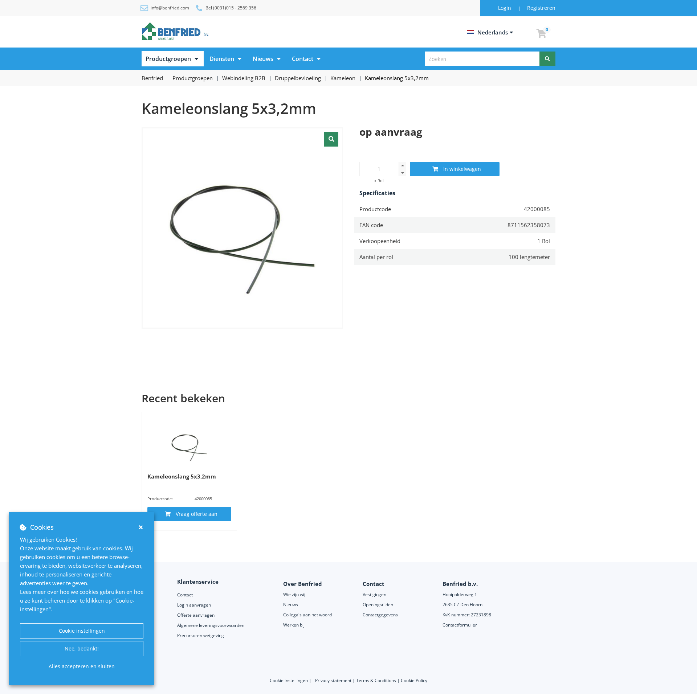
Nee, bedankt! (82, 648)
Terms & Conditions (376, 680)
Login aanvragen (194, 605)
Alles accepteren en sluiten (82, 666)
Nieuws (263, 59)
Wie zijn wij (294, 594)
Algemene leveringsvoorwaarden (211, 625)
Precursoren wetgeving (200, 635)
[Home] (176, 31)
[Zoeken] (547, 59)
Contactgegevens (380, 615)
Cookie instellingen (82, 630)
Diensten (221, 59)
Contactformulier (460, 625)
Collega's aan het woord (307, 615)
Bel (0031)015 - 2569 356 (230, 8)
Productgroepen (168, 59)
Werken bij (294, 625)
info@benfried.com (170, 8)
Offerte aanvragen (196, 615)
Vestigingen (374, 594)
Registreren (541, 7)
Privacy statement (333, 680)
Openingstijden (378, 604)
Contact (302, 59)
